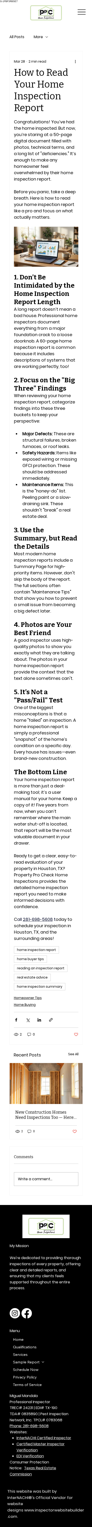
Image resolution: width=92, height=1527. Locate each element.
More (38, 37)
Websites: (18, 1432)
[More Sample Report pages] (43, 1362)
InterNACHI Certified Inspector (44, 1438)
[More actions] (75, 61)
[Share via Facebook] (16, 1020)
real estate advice (32, 977)
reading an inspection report (40, 968)
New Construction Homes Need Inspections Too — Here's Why (45, 1115)
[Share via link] (51, 1020)
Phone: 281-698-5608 (29, 1426)
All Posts (16, 37)
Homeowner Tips (28, 997)
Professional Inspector (30, 1402)
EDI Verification (30, 1456)
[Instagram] (15, 1313)
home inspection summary (39, 986)
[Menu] (82, 12)
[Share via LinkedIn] (39, 1020)
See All (73, 1054)
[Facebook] (26, 1313)
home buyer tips (30, 959)
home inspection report (36, 949)
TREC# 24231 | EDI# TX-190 (33, 1407)
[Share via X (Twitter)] (27, 1020)
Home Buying (25, 1004)
